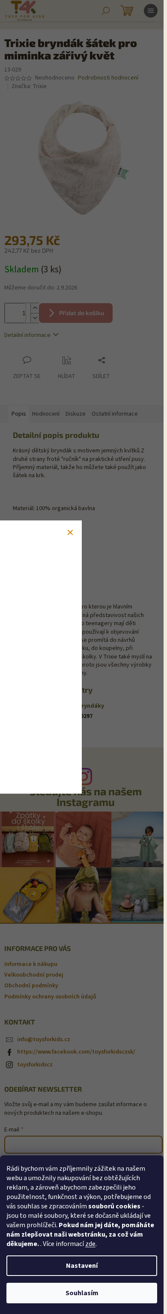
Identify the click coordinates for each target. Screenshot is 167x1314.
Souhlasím (82, 1293)
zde (90, 1244)
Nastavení (82, 1265)
